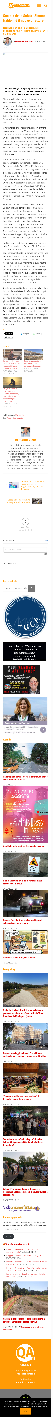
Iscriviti (8, 1236)
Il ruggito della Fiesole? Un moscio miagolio (23, 1255)
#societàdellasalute (15, 418)
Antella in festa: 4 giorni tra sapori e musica (23, 846)
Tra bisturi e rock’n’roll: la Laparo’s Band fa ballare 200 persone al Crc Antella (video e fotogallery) (23, 1142)
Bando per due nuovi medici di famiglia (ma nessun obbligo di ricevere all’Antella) (11, 365)
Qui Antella (19, 415)
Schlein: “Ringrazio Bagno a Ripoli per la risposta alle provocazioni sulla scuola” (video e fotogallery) (25, 1192)
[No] (48, 1407)
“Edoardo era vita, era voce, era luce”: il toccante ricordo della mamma (21, 1098)
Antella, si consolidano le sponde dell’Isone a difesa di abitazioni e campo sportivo (24, 1320)
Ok (25, 1411)
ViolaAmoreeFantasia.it (17, 1244)
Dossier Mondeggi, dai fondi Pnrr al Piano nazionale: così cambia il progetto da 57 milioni (25, 1055)
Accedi (45, 540)
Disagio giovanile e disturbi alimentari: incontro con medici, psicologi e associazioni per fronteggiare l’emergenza (12, 395)
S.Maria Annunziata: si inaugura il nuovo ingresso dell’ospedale (32, 363)
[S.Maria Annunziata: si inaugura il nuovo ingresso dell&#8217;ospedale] (33, 354)
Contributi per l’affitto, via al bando (19, 957)
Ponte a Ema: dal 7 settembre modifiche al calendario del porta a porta (22, 922)
